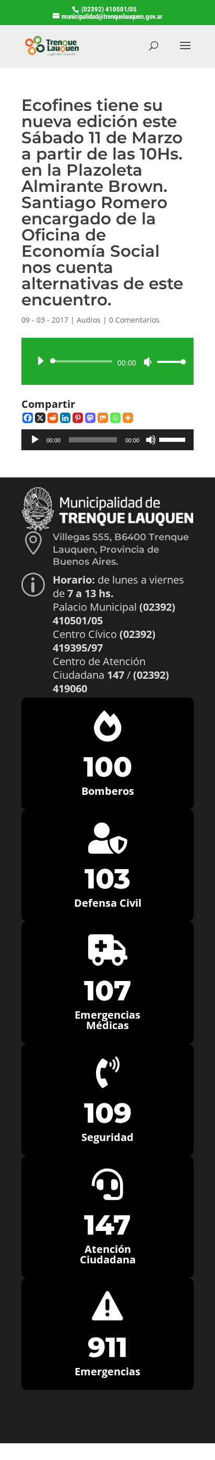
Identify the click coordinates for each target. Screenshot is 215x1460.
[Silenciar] (147, 362)
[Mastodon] (90, 418)
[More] (128, 418)
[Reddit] (52, 418)
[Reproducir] (40, 360)
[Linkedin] (65, 418)
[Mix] (103, 418)
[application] (107, 361)
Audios (89, 320)
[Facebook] (27, 418)
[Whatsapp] (115, 418)
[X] (40, 418)
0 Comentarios (134, 320)
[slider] (168, 362)
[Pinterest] (78, 418)
